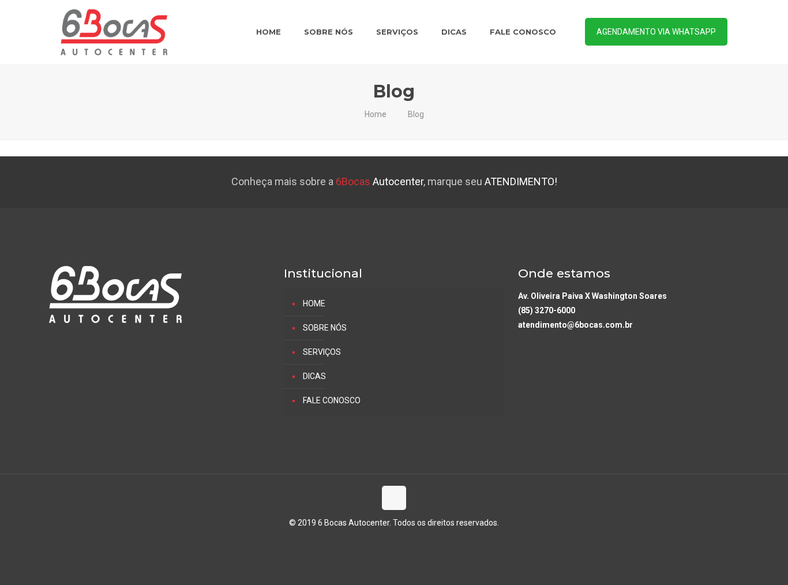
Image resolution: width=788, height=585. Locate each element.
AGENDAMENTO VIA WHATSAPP (656, 31)
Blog (416, 114)
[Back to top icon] (394, 498)
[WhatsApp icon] (382, 543)
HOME (314, 303)
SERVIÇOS (322, 352)
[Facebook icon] (394, 543)
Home (376, 114)
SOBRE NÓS (325, 327)
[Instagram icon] (406, 543)
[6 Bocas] (114, 31)
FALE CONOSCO (332, 400)
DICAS (314, 376)
